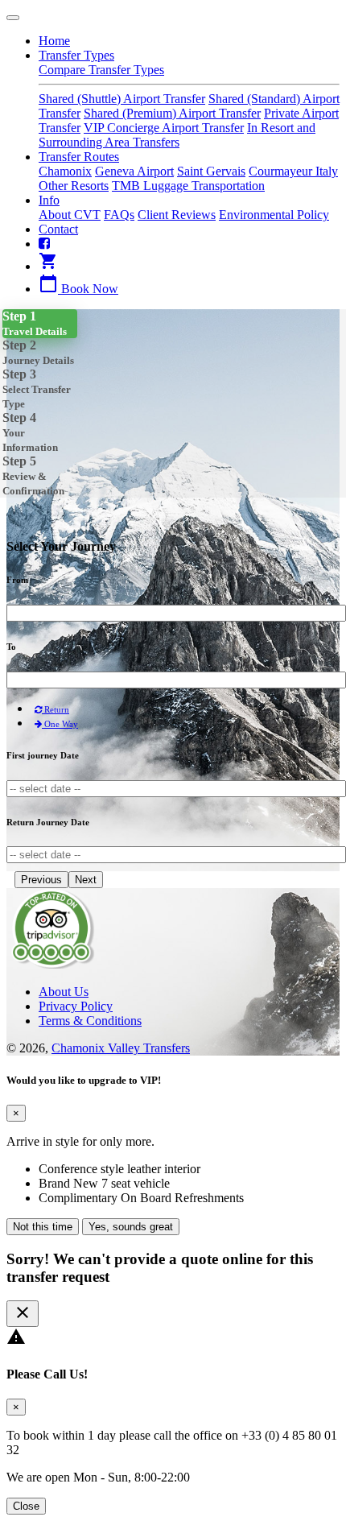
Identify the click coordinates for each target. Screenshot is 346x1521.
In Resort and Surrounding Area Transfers (177, 135)
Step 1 (34, 323)
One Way (60, 724)
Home (54, 41)
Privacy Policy (76, 1006)
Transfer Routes (79, 156)
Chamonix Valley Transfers (120, 1048)
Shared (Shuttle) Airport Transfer (122, 98)
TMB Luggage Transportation (188, 185)
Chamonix (65, 171)
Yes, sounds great (131, 1227)
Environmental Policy (274, 214)
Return (55, 709)
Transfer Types (76, 55)
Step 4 (30, 432)
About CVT (70, 214)
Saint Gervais (211, 171)
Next (86, 880)
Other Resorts (74, 185)
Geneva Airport (134, 171)
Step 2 (38, 352)
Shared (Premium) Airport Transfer (172, 113)
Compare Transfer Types (101, 69)
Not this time (42, 1227)
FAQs (119, 214)
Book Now (78, 289)
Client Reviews (177, 214)
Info (49, 200)
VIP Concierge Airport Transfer (164, 127)
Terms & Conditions (90, 1020)
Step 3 (36, 388)
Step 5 (33, 475)
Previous (41, 880)
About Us (64, 991)
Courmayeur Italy (293, 171)
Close (26, 1506)
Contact (58, 229)
